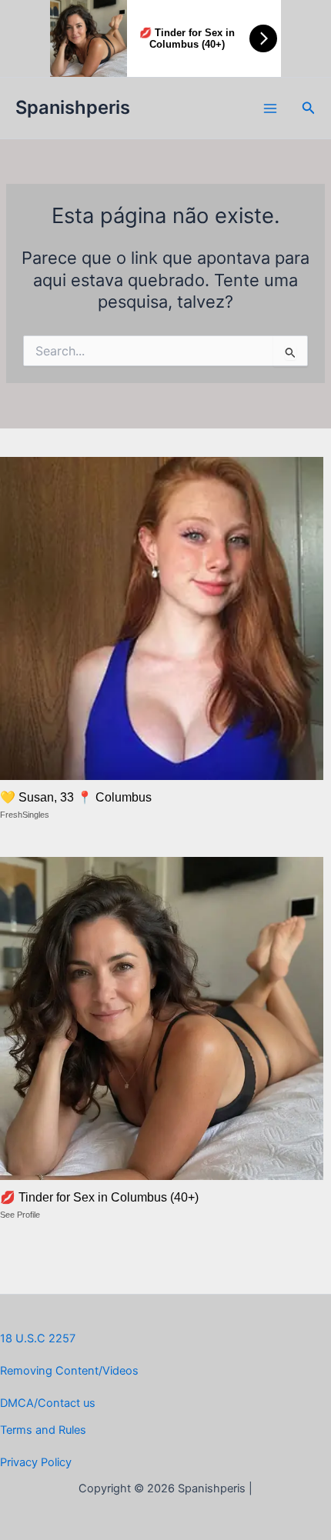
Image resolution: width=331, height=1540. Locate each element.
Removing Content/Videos (69, 1371)
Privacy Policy (36, 1462)
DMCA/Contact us (47, 1403)
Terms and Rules (43, 1430)
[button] (309, 108)
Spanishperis (72, 107)
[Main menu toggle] (270, 108)
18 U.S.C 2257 (37, 1338)
